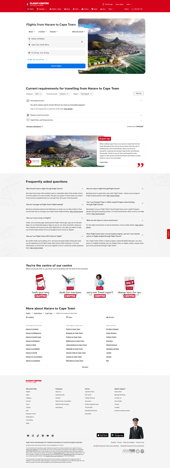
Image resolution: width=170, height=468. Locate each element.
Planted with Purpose (62, 404)
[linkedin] (43, 436)
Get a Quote (119, 4)
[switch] (46, 60)
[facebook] (28, 436)
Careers (57, 398)
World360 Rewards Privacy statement (132, 446)
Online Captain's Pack (91, 404)
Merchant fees (68, 454)
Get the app (109, 4)
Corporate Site (60, 395)
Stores (127, 9)
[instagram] (33, 436)
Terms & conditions (129, 442)
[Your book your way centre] (40, 286)
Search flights (56, 66)
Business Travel (31, 414)
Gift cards (88, 395)
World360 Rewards (91, 410)
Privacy (117, 404)
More (110, 9)
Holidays (42, 9)
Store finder (118, 401)
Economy (53, 31)
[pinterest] (53, 436)
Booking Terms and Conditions (54, 456)
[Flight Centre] (34, 381)
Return (31, 31)
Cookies (117, 407)
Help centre (118, 391)
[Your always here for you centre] (129, 286)
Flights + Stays (56, 9)
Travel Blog (29, 420)
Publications (30, 417)
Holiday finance (90, 398)
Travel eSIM (88, 407)
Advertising (59, 407)
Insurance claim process (122, 410)
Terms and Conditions (32, 449)
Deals (95, 9)
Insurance (88, 401)
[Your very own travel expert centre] (99, 286)
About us (58, 391)
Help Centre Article (76, 211)
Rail (27, 410)
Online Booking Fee (59, 453)
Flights (32, 9)
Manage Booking (120, 395)
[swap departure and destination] (82, 42)
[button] (85, 367)
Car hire (28, 401)
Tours (77, 9)
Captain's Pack (89, 391)
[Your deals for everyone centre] (70, 286)
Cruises (86, 9)
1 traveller (41, 31)
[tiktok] (38, 436)
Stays (68, 9)
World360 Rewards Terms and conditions (106, 446)
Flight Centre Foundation (63, 401)
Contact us (118, 398)
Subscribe (88, 414)
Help (128, 4)
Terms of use (140, 442)
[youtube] (48, 436)
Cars (104, 9)
